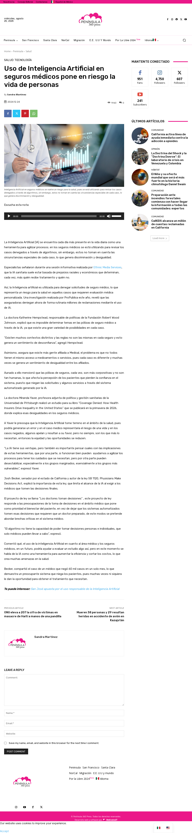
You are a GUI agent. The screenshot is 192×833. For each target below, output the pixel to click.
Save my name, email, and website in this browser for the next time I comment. (54, 743)
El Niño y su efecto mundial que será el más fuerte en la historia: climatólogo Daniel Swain (168, 179)
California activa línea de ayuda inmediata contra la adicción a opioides (169, 138)
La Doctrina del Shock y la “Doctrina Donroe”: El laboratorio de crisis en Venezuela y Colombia (169, 158)
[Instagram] (172, 19)
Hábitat (155, 170)
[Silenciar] (109, 216)
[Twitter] (181, 19)
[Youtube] (185, 19)
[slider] (117, 215)
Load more (158, 238)
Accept (4, 831)
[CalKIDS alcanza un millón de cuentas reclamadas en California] (140, 222)
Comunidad (157, 130)
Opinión (155, 149)
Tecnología (23, 60)
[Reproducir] (9, 216)
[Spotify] (176, 19)
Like (140, 70)
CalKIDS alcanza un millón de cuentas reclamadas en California (168, 224)
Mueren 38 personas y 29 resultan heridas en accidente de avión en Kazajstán (100, 616)
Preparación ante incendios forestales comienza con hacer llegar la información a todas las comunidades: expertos (169, 201)
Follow (159, 70)
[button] (184, 40)
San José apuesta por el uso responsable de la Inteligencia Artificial (75, 589)
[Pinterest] (25, 113)
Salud (29, 51)
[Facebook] (167, 19)
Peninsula (18, 51)
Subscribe (140, 92)
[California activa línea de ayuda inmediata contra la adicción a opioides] (140, 135)
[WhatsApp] (34, 113)
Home (7, 51)
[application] (64, 216)
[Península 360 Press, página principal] (90, 19)
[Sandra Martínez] (19, 643)
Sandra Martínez (16, 94)
